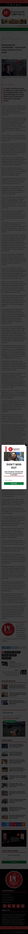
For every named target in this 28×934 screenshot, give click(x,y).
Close (26, 445)
